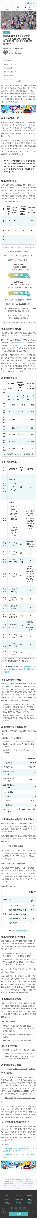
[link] (18, 109)
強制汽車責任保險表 (22, 931)
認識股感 (7, 1203)
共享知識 (29, 1203)
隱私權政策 (7, 1199)
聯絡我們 (7, 1195)
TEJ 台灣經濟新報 (27, 1179)
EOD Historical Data (8, 1181)
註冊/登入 (32, 3)
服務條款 (29, 1195)
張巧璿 (11, 53)
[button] (12, 111)
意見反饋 (18, 1195)
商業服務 (18, 1203)
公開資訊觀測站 (18, 1181)
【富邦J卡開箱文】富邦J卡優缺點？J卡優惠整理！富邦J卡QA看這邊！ (19, 669)
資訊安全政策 (19, 1199)
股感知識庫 (18, 53)
